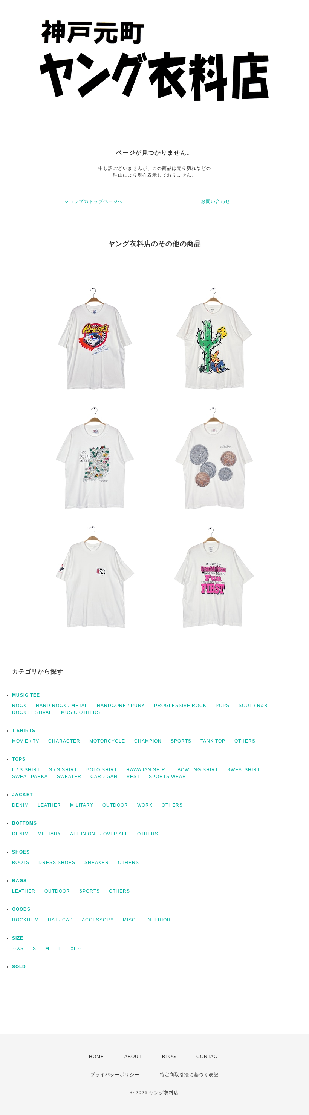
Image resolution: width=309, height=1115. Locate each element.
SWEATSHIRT (243, 769)
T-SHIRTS (23, 730)
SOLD (19, 966)
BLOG (169, 1056)
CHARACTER (64, 741)
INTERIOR (158, 920)
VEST (133, 776)
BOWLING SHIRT (197, 769)
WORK (145, 805)
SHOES (21, 852)
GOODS (21, 909)
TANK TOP (212, 741)
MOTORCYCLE (107, 741)
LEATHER (49, 805)
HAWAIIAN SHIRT (147, 769)
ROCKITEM (25, 920)
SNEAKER (96, 862)
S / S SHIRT (63, 769)
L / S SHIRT (26, 769)
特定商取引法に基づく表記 (189, 1074)
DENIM (20, 805)
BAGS (19, 880)
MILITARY (81, 805)
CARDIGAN (104, 776)
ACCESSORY (98, 920)
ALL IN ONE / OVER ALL (99, 834)
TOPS (19, 759)
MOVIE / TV (25, 741)
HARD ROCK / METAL (62, 705)
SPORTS (181, 741)
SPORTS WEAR (167, 776)
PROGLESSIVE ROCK (180, 705)
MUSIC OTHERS (80, 712)
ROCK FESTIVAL (32, 712)
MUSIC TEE (26, 695)
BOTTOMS (24, 823)
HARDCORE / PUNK (121, 705)
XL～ (76, 948)
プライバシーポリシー (114, 1074)
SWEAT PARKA (30, 776)
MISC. (130, 920)
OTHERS (244, 741)
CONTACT (208, 1056)
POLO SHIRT (101, 769)
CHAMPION (148, 741)
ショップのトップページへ (93, 201)
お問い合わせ (215, 201)
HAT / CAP (60, 920)
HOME (96, 1056)
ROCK (19, 705)
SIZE (17, 938)
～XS (18, 948)
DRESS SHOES (56, 862)
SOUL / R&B (253, 705)
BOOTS (20, 862)
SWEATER (69, 776)
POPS (222, 705)
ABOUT (133, 1056)
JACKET (22, 794)
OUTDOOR (115, 805)
